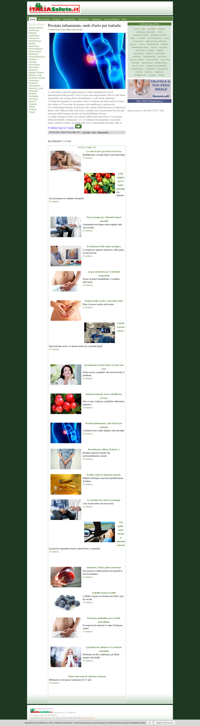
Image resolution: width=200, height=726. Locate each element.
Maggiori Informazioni (164, 723)
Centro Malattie (149, 24)
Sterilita (159, 72)
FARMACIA (97, 19)
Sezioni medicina (36, 23)
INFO (124, 19)
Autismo (141, 38)
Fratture (140, 50)
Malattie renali (35, 74)
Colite (142, 44)
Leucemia (162, 56)
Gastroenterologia (37, 56)
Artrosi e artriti (158, 35)
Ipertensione (149, 56)
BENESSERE (44, 19)
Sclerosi (32, 101)
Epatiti (154, 47)
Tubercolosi (140, 75)
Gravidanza (34, 67)
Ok (150, 723)
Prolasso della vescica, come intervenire (104, 300)
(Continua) (88, 157)
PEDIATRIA (83, 19)
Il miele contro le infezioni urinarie (104, 474)
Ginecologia (34, 64)
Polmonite (163, 69)
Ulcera (161, 75)
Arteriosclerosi (140, 35)
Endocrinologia (36, 48)
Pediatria (33, 93)
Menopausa (147, 63)
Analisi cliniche (36, 27)
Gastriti (151, 50)
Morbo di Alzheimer (156, 66)
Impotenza (139, 53)
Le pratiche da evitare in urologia (103, 500)
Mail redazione (88, 717)
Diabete (32, 43)
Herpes (160, 50)
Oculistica (33, 82)
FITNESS (56, 19)
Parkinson (150, 69)
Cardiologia (34, 35)
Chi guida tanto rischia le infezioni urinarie (121, 534)
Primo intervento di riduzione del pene (87, 676)
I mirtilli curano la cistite (104, 592)
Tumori (32, 106)
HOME (33, 19)
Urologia (33, 109)
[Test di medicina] (149, 97)
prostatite (86, 132)
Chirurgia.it (34, 38)
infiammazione (102, 132)
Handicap (33, 69)
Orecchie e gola (36, 88)
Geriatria (33, 61)
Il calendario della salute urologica (104, 246)
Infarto (149, 53)
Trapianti (33, 103)
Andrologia (34, 30)
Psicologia (33, 98)
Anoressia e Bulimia (145, 32)
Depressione (153, 44)
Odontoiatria (34, 85)
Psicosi (139, 72)
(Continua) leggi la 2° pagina (61, 127)
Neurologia (34, 80)
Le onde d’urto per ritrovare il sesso (104, 151)
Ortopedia (33, 90)
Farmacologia (35, 51)
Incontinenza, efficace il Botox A (104, 449)
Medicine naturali (37, 77)
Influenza (160, 53)
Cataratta (138, 41)
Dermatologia (35, 40)
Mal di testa (153, 59)
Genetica (33, 59)
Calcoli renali (154, 38)
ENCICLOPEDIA (111, 19)
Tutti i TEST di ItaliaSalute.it (149, 101)
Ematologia (34, 45)
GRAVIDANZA (69, 19)
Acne (136, 29)
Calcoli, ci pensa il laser (121, 326)
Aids (143, 29)
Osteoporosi (137, 69)
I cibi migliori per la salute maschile (120, 181)
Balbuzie (33, 32)
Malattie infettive (36, 72)
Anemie (161, 29)
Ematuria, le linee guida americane (104, 567)
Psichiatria (33, 96)
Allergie (151, 29)
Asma (132, 38)
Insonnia (136, 56)
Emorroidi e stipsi (140, 47)
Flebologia (33, 53)
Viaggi (32, 111)
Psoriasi (149, 72)
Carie (166, 38)
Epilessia (163, 47)
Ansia (160, 32)
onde (93, 132)
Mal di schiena (137, 59)
